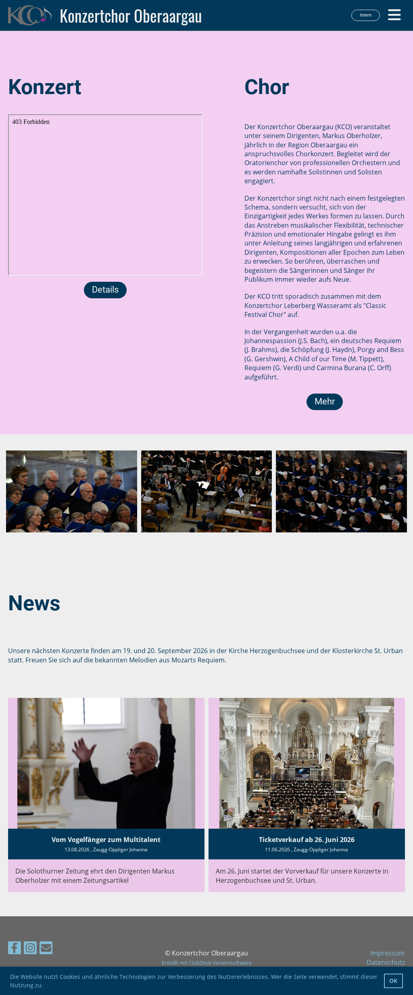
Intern (365, 15)
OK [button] (393, 981)
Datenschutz (386, 962)
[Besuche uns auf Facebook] (14, 949)
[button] (46, 986)
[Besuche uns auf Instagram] (30, 949)
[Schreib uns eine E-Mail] (46, 949)
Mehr (325, 401)
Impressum (387, 953)
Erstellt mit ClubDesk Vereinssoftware (206, 962)
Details (105, 290)
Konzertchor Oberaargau (131, 15)
